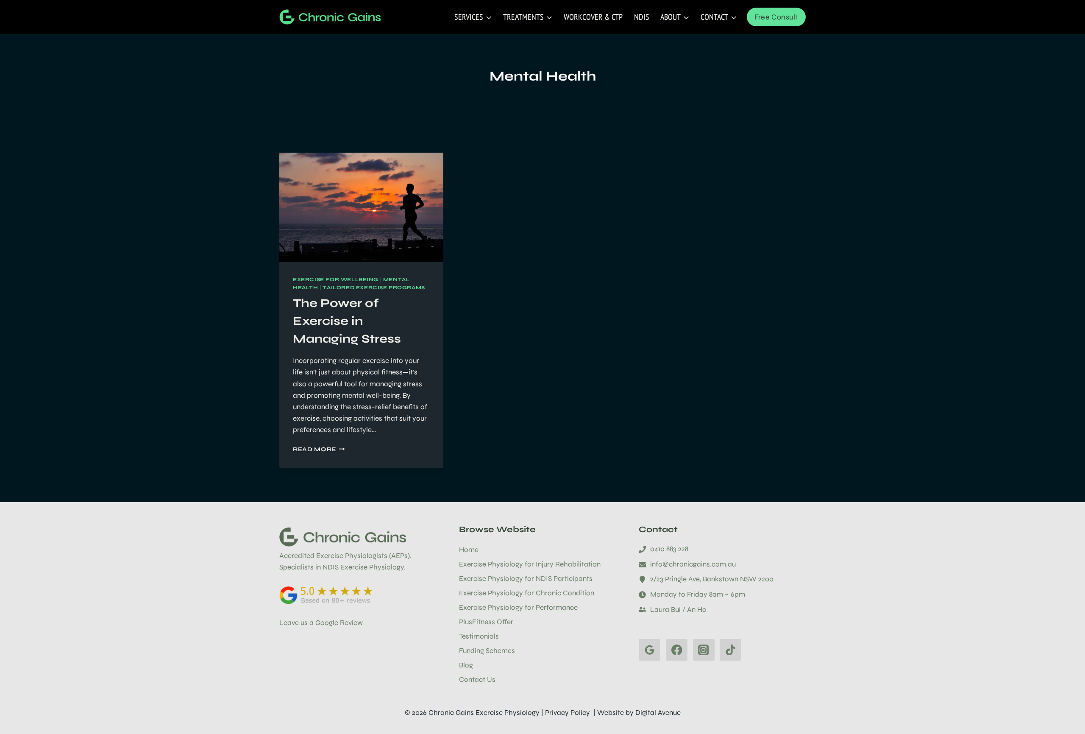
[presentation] (361, 207)
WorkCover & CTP (593, 16)
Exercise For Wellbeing (335, 279)
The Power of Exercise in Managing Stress (347, 321)
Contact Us (477, 679)
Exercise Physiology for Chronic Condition (526, 593)
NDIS (641, 16)
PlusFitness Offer (486, 621)
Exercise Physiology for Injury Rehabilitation (530, 564)
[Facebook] (676, 650)
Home (469, 549)
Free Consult (776, 17)
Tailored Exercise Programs (374, 287)
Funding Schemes (487, 650)
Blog (466, 665)
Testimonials (479, 636)
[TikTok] (730, 650)
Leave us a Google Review (321, 622)
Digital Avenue (658, 712)
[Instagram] (704, 650)
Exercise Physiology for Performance (518, 607)
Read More (319, 449)
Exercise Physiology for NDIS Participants (526, 578)
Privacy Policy (567, 712)
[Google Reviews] (649, 650)
